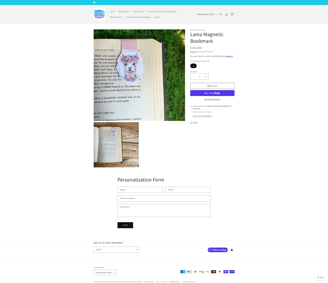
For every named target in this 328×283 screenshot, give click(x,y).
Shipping (193, 51)
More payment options (212, 99)
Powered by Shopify (135, 282)
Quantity (193, 71)
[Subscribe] (137, 250)
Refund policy (149, 281)
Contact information (189, 281)
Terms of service (161, 281)
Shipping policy (175, 281)
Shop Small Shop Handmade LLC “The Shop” (114, 282)
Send (125, 225)
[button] (124, 11)
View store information (202, 116)
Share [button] (195, 123)
